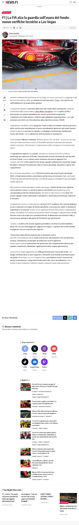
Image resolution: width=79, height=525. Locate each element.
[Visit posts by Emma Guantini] (5, 35)
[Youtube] (54, 351)
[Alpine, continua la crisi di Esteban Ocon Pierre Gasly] (68, 498)
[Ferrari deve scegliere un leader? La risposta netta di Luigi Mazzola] (25, 404)
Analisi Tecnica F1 (37, 456)
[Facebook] (25, 351)
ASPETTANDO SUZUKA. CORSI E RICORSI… (47, 496)
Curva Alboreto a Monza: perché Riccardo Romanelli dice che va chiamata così (42, 463)
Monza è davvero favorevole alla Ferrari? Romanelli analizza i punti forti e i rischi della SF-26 (43, 451)
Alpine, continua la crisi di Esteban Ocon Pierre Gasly (68, 508)
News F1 (12, 2)
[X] (34, 351)
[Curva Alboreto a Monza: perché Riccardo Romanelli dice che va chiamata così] (25, 463)
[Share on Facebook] (10, 27)
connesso (15, 329)
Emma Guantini (14, 33)
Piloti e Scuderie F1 (37, 394)
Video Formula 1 (43, 428)
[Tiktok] (25, 364)
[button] (4, 2)
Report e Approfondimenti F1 (40, 397)
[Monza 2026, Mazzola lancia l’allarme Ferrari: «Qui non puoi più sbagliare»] (25, 414)
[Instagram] (44, 351)
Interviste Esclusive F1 (45, 391)
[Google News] (34, 364)
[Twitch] (44, 364)
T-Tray (56, 100)
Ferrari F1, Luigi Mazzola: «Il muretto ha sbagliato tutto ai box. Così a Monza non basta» (45, 423)
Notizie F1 (6, 12)
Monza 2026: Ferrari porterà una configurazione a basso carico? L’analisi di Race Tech (43, 474)
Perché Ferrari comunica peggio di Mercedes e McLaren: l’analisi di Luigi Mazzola (44, 386)
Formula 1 (35, 391)
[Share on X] (14, 27)
